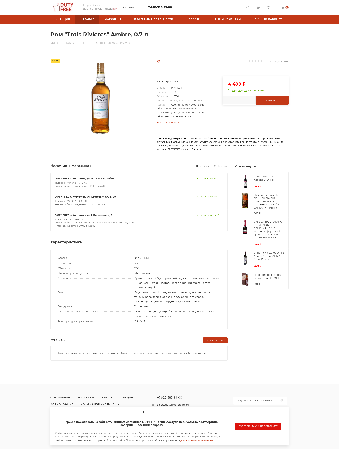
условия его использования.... (198, 440)
